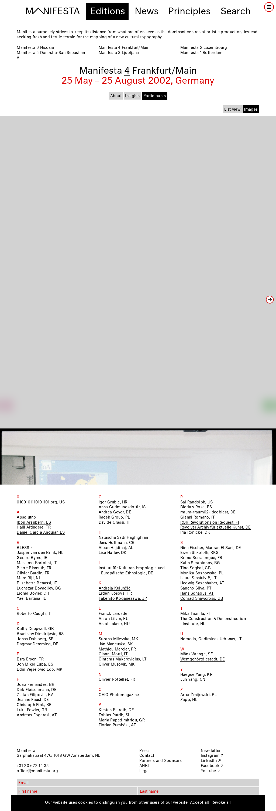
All (19, 58)
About (116, 96)
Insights (132, 96)
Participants (154, 96)
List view (232, 109)
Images (251, 109)
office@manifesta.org (37, 771)
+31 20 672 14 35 (33, 766)
